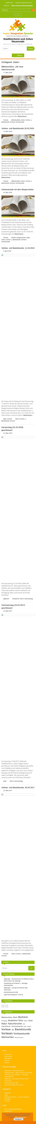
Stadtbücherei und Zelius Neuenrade (18, 40)
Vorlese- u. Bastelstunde (13, 240)
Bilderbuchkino (15, 120)
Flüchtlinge (4, 1020)
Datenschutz (8, 1056)
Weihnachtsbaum (19, 1037)
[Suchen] (31, 968)
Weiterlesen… (23, 116)
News (4, 419)
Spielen (29, 1026)
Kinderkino (13, 1020)
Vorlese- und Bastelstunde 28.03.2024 (17, 128)
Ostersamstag (28, 599)
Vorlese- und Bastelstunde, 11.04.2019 (17, 248)
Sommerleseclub (17, 1026)
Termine (5, 120)
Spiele (24, 1026)
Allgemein (6, 599)
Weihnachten (7, 1037)
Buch (15, 1017)
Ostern (23, 120)
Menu (19, 55)
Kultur (25, 1021)
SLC (24, 1024)
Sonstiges (7, 1099)
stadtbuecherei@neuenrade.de (23, 2)
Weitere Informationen (20, 1117)
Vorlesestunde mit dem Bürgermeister (17, 189)
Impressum (8, 1054)
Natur (28, 237)
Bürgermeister (21, 237)
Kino (21, 1020)
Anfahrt (6, 1062)
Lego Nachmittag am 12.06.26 (13, 994)
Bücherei (14, 237)
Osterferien (15, 599)
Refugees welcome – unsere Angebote (16, 1097)
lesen (30, 1020)
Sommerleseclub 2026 (11, 992)
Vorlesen (12, 122)
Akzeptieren (18, 1119)
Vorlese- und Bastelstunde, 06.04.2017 (18, 787)
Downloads (7, 1058)
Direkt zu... (5, 10)
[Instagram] (19, 14)
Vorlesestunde (20, 122)
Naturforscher (15, 1023)
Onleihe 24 (7, 1111)
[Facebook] (16, 14)
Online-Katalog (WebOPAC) (13, 1109)
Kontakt (6, 1060)
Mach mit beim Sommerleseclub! (22, 5)
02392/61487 (9, 2)
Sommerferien (6, 1026)
